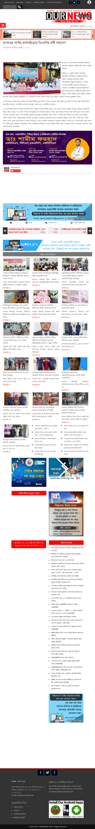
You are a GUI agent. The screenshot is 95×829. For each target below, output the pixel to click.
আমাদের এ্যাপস (18, 807)
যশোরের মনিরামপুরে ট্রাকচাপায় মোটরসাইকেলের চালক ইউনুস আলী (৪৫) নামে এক (75, 384)
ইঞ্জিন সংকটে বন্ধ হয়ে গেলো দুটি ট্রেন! (62, 560)
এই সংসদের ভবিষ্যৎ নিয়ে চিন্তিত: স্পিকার (63, 617)
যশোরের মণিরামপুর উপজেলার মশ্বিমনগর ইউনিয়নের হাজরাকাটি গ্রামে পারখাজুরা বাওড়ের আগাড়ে (16, 314)
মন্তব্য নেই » (52, 223)
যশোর (30, 223)
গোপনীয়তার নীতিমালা (20, 814)
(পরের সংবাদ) (69, 230)
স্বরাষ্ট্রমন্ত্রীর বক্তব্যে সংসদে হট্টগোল (62, 657)
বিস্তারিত (6, 287)
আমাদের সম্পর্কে (9, 2)
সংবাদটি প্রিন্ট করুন (79, 223)
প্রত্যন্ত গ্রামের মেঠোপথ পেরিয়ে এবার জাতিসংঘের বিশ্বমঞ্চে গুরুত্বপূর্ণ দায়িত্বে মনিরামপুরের (45, 349)
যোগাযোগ (28, 2)
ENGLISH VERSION (54, 2)
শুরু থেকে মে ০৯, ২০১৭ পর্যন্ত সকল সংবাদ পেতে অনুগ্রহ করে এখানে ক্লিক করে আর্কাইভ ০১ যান (28, 544)
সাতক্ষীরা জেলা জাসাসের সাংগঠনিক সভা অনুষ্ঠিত (65, 576)
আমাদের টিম (19, 2)
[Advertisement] (47, 54)
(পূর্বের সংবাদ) (27, 230)
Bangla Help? (39, 2)
